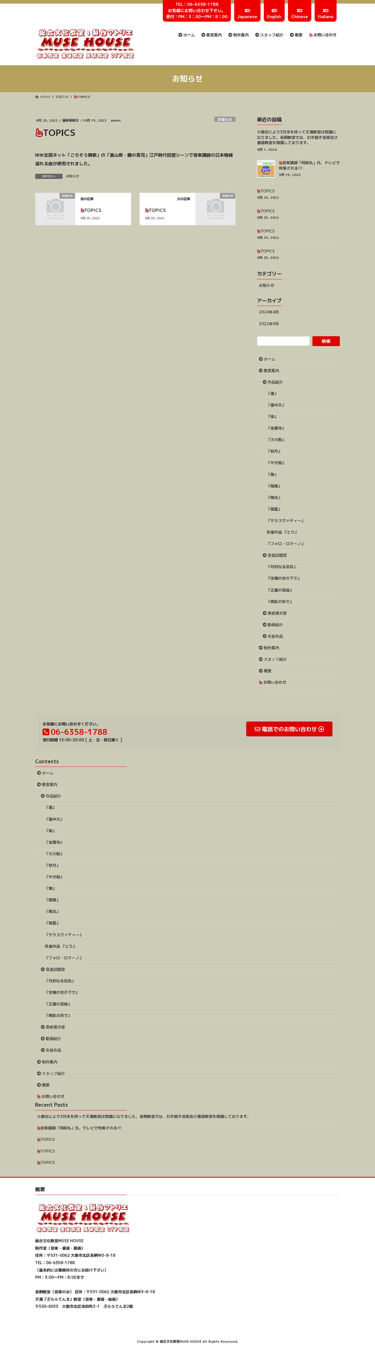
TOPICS (92, 210)
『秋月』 (274, 451)
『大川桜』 (276, 439)
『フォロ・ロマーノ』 (286, 543)
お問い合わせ (274, 682)
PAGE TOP (361, 1309)
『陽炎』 (274, 497)
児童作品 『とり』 (282, 532)
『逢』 (272, 393)
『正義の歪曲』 (280, 590)
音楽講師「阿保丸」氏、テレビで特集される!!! (81, 1127)
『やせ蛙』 (276, 462)
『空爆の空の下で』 (284, 578)
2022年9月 (269, 323)
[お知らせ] (55, 205)
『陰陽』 (274, 486)
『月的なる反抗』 (282, 566)
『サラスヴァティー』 (286, 520)
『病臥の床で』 (280, 601)
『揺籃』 (274, 509)
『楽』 (272, 416)
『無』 (272, 474)
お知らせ (225, 119)
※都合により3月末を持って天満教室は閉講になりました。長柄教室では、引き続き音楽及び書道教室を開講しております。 (297, 137)
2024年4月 (269, 312)
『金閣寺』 (276, 428)
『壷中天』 (276, 405)
